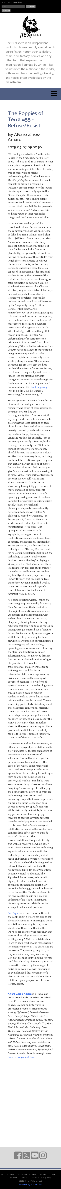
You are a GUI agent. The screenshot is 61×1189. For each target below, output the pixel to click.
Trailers (53, 1174)
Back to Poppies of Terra (21, 1057)
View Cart (6, 10)
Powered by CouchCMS (30, 1184)
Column (43, 1174)
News (34, 1174)
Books (12, 1174)
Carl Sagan (13, 913)
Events (24, 1177)
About (3, 1174)
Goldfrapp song (39, 387)
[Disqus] (30, 1099)
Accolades (14, 1177)
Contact (34, 1177)
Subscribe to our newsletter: (12, 2)
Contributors (23, 1174)
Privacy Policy (46, 1177)
